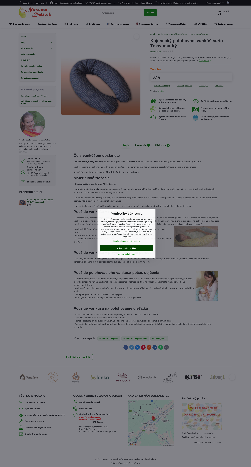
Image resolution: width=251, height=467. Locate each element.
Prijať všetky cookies (126, 248)
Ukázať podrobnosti (126, 254)
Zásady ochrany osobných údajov (126, 241)
